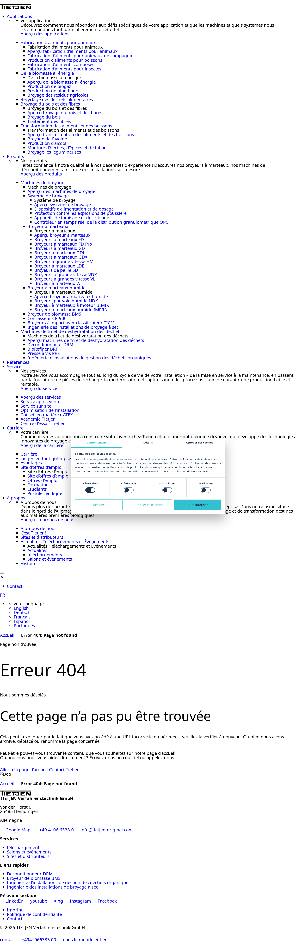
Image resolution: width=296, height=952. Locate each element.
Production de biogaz (49, 86)
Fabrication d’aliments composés (60, 64)
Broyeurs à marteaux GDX (60, 257)
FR (2, 595)
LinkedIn (14, 901)
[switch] (129, 490)
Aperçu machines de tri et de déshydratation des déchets (85, 340)
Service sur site (36, 406)
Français (22, 617)
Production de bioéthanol (53, 91)
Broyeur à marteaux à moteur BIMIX (71, 305)
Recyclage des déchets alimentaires (57, 99)
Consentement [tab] (96, 442)
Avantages (31, 463)
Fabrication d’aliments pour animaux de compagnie (80, 56)
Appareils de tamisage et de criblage (71, 218)
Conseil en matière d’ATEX (47, 415)
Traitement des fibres (49, 121)
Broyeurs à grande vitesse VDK (65, 275)
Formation (38, 485)
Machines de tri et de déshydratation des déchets (71, 331)
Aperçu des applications (45, 34)
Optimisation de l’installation (50, 410)
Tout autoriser (197, 505)
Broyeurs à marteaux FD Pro (63, 244)
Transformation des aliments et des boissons (66, 126)
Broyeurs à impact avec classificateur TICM (70, 323)
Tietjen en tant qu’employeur (50, 458)
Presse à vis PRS (43, 353)
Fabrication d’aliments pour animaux (58, 42)
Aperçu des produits (41, 174)
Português (24, 626)
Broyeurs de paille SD (56, 270)
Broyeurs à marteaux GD (59, 248)
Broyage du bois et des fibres (50, 104)
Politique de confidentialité (34, 914)
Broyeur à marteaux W (57, 283)
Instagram (80, 901)
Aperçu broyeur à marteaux (62, 235)
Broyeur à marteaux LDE (59, 266)
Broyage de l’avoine (47, 139)
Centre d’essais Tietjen (43, 423)
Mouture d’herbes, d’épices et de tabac (66, 148)
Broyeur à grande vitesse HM (64, 261)
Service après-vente (40, 402)
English (21, 608)
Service (14, 366)
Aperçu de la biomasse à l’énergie (61, 82)
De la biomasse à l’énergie (47, 73)
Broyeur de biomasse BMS (54, 314)
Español (22, 621)
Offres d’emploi (43, 480)
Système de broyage (48, 196)
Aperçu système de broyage (62, 204)
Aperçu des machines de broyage (61, 191)
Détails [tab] (148, 442)
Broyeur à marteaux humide (56, 288)
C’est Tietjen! (33, 533)
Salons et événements (49, 559)
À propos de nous (39, 528)
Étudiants (37, 489)
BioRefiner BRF (42, 349)
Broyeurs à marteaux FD (59, 240)
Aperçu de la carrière (42, 445)
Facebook (106, 901)
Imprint (15, 910)
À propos (16, 498)
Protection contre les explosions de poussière (80, 213)
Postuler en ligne (44, 493)
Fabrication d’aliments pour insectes (64, 69)
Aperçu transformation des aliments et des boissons (80, 135)
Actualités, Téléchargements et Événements (65, 542)
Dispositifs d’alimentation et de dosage (74, 209)
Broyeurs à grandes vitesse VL (64, 279)
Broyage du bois (44, 117)
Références (18, 362)
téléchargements (44, 555)
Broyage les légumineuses (54, 152)
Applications (19, 16)
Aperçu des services (41, 397)
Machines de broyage (42, 183)
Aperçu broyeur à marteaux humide (71, 296)
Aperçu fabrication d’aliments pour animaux (72, 51)
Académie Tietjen (38, 419)
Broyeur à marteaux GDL (59, 253)
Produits (15, 156)
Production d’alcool (46, 143)
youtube (38, 901)
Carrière (15, 428)
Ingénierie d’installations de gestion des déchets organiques (89, 358)
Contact (14, 586)
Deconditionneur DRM (50, 345)
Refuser (98, 505)
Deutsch (22, 612)
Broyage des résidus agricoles (57, 95)
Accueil (7, 635)
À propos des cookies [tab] (199, 442)
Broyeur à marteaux (47, 226)
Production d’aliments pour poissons (64, 60)
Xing (58, 901)
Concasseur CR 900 (47, 318)
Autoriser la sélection (148, 505)
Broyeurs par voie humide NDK (66, 301)
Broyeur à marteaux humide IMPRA (70, 310)
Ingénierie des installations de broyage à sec (73, 327)
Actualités (37, 550)
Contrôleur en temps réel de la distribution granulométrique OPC (101, 222)
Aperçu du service (39, 388)
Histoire (28, 563)
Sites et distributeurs (42, 537)
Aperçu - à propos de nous (47, 520)
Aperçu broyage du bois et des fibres (64, 113)
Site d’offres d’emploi (42, 467)
